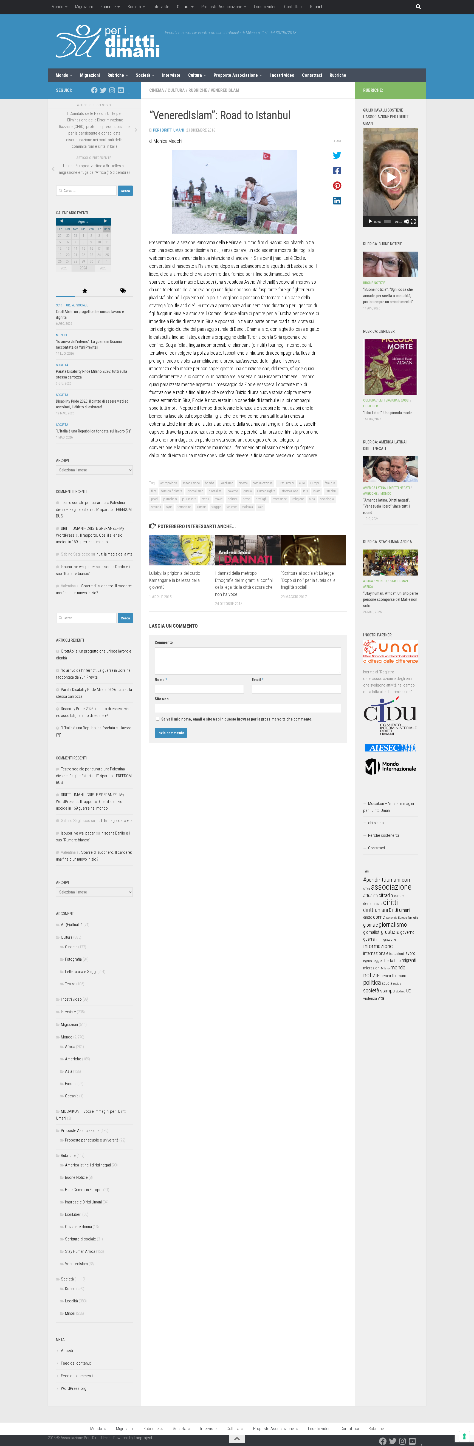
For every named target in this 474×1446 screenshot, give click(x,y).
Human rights (266, 491)
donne (379, 917)
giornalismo (195, 491)
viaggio (216, 507)
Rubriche (108, 6)
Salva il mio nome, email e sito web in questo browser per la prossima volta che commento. (236, 719)
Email (257, 680)
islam (316, 491)
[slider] (387, 221)
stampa (156, 507)
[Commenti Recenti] (104, 291)
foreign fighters (171, 491)
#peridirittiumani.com (387, 879)
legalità (367, 961)
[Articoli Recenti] (65, 291)
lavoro (410, 953)
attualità (370, 895)
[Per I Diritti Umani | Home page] (107, 41)
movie (218, 499)
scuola (387, 983)
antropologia (168, 483)
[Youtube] (120, 90)
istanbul (331, 491)
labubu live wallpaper (78, 566)
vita (381, 998)
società (371, 990)
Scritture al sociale (72, 305)
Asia (68, 1071)
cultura (399, 896)
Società (134, 6)
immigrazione (386, 939)
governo (232, 491)
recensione (280, 499)
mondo (397, 967)
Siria (312, 499)
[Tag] (123, 291)
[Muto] (406, 221)
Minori (70, 1313)
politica (233, 499)
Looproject (143, 1437)
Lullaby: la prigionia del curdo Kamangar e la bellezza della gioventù (174, 580)
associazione (191, 483)
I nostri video (265, 6)
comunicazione (262, 483)
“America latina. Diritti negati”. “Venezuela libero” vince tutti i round (386, 506)
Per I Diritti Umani (168, 130)
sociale (397, 984)
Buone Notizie (76, 1177)
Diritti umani (286, 483)
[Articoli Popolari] (84, 291)
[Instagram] (112, 90)
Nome (161, 680)
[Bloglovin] (129, 90)
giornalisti (215, 491)
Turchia (201, 507)
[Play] (370, 221)
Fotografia (73, 959)
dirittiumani (375, 910)
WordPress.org (73, 1388)
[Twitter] (103, 90)
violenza (247, 507)
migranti (409, 960)
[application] (390, 177)
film (153, 491)
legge (377, 960)
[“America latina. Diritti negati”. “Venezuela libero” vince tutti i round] (390, 469)
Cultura (183, 6)
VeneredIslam (225, 90)
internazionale (375, 953)
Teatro (70, 983)
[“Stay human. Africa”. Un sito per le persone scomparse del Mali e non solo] (390, 562)
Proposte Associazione (221, 6)
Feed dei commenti (77, 1375)
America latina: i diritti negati (88, 1165)
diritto (367, 917)
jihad (154, 499)
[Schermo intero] (413, 221)
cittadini (386, 895)
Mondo (57, 6)
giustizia (390, 932)
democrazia (372, 903)
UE (408, 991)
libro (397, 960)
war (260, 507)
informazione (289, 491)
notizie (371, 975)
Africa (70, 1046)
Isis (305, 491)
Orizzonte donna (78, 1226)
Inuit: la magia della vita (114, 554)
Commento (164, 642)
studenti (400, 991)
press (246, 499)
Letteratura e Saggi (81, 971)
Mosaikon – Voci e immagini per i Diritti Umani (388, 807)
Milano (385, 968)
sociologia (327, 499)
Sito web (161, 699)
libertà (388, 960)
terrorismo (184, 507)
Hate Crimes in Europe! (83, 1189)
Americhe (73, 1059)
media (206, 499)
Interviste (161, 6)
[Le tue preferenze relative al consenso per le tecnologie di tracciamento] (464, 1436)
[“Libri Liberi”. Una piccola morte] (390, 367)
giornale (370, 925)
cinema (243, 483)
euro (302, 483)
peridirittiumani (393, 975)
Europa (315, 483)
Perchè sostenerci (383, 835)
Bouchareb (226, 483)
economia (391, 918)
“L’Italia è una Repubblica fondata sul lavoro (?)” (93, 431)
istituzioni (396, 954)
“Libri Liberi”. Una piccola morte (387, 412)
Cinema (156, 90)
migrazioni (371, 968)
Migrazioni (84, 6)
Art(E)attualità (72, 924)
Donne (70, 1288)
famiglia (330, 483)
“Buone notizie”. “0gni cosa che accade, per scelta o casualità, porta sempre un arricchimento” (388, 295)
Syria (169, 507)
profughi (261, 499)
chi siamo (376, 822)
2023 (64, 268)
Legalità (71, 1301)
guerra (247, 491)
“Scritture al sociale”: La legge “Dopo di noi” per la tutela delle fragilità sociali (308, 580)
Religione (298, 499)
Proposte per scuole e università (92, 1140)
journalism (170, 499)
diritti (390, 902)
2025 (103, 268)
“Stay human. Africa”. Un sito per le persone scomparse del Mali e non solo (390, 599)
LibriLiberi (73, 1214)
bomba (209, 483)
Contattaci (293, 6)
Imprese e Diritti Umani (83, 1202)
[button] (391, 178)
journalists (189, 499)
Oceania (71, 1096)
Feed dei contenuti (76, 1363)
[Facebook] (94, 90)
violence (232, 507)
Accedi (67, 1350)
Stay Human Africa (80, 1251)
